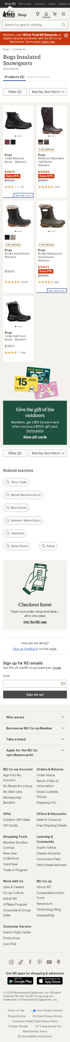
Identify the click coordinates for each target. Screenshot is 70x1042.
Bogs (6, 49)
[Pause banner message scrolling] (65, 35)
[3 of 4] (19, 136)
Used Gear (10, 864)
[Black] (13, 142)
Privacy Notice (17, 1016)
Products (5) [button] (14, 77)
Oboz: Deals (19, 482)
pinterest (40, 962)
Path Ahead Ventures (51, 865)
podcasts (58, 962)
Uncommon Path (49, 859)
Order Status (46, 775)
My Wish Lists (12, 791)
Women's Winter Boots (26, 520)
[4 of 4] (21, 136)
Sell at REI (10, 898)
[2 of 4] (17, 136)
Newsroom (44, 903)
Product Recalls (18, 1026)
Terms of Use (15, 1010)
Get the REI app (35, 622)
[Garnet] (7, 142)
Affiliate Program (15, 904)
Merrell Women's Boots (26, 495)
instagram (11, 962)
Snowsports (19, 49)
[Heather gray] (46, 142)
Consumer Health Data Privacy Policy (35, 1021)
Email (6, 676)
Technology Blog (49, 909)
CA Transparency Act (48, 1026)
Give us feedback (25, 649)
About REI (44, 887)
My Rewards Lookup (17, 786)
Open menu (63, 14)
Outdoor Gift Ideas (16, 819)
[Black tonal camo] (40, 142)
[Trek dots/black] (7, 237)
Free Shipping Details (52, 825)
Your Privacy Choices (49, 1010)
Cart (55, 14)
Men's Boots (19, 507)
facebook (30, 962)
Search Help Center (17, 932)
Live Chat (9, 944)
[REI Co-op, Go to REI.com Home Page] (8, 14)
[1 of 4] (15, 136)
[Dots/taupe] (13, 237)
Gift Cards (10, 825)
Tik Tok (21, 962)
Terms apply (34, 430)
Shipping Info (46, 802)
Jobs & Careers (13, 887)
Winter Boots (19, 546)
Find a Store (11, 938)
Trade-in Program (15, 870)
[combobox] (35, 24)
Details (57, 667)
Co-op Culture (13, 892)
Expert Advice (38, 77)
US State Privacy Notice (47, 1016)
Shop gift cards (35, 437)
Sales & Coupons (49, 819)
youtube (49, 962)
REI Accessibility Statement (35, 1036)
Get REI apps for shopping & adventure (35, 973)
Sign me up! (35, 694)
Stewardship (45, 915)
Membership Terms (35, 1031)
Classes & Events (48, 853)
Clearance (17, 533)
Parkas (51, 546)
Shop (22, 15)
